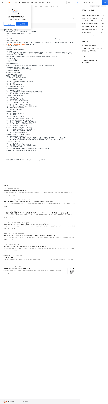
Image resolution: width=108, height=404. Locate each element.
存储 (15, 188)
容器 (21, 255)
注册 (99, 2)
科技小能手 (11, 401)
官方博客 (36, 6)
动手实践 (31, 6)
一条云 (5, 222)
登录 (105, 2)
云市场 (35, 2)
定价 (32, 2)
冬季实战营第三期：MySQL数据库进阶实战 (92, 48)
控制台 (96, 2)
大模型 (15, 2)
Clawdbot (5, 233)
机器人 (18, 244)
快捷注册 (9, 24)
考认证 (41, 6)
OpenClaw (6, 211)
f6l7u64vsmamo (7, 255)
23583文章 (25, 401)
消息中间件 (10, 188)
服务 (43, 2)
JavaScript (27, 266)
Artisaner (5, 244)
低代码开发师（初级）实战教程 (89, 45)
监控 (18, 188)
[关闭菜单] (2, 2)
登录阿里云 (22, 24)
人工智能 (18, 200)
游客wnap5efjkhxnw (8, 266)
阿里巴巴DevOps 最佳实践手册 (89, 51)
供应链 (17, 255)
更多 (103, 41)
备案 (92, 2)
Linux (20, 211)
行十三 (5, 188)
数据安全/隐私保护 (26, 222)
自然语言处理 (24, 200)
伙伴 (40, 2)
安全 (15, 244)
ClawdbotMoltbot (7, 200)
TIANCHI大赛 (46, 6)
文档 (89, 2)
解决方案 (24, 2)
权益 (28, 2)
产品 (19, 2)
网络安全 (19, 222)
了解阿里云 (48, 2)
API (22, 211)
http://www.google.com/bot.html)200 (16, 44)
